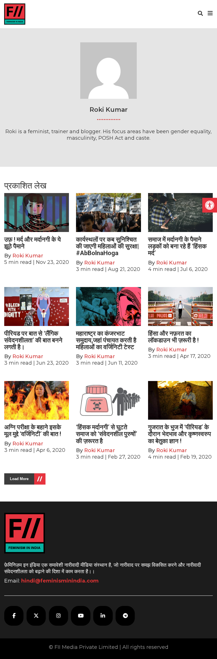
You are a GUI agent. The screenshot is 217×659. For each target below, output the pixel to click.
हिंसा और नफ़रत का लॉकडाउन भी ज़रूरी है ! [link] (173, 337)
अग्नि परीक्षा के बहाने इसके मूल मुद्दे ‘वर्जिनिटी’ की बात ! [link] (32, 430)
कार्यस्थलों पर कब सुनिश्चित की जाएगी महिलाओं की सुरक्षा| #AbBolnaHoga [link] (107, 246)
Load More (19, 479)
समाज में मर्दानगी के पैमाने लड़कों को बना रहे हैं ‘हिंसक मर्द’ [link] (177, 246)
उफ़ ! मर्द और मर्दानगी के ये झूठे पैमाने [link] (32, 243)
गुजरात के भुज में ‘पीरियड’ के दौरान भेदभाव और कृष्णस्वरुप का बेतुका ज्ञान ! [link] (179, 434)
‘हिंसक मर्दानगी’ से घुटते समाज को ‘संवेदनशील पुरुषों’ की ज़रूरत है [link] (106, 434)
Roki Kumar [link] (27, 256)
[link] (209, 205)
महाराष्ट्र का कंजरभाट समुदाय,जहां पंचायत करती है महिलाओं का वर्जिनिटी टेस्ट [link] (106, 340)
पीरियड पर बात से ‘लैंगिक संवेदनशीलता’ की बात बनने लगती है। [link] (33, 340)
